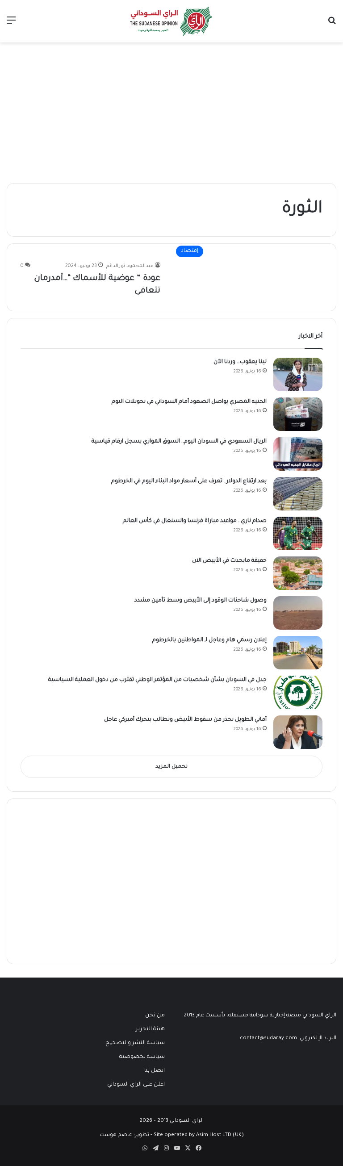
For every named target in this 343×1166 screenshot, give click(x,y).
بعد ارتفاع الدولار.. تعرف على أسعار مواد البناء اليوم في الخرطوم (189, 481)
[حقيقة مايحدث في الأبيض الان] (297, 573)
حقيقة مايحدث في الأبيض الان (229, 561)
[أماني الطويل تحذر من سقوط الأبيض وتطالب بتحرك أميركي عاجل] (297, 732)
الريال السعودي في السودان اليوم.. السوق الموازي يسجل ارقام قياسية (179, 442)
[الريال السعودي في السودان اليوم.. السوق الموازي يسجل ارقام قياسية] (297, 454)
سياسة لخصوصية (142, 1057)
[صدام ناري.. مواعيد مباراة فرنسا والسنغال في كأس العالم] (297, 533)
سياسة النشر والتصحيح (135, 1043)
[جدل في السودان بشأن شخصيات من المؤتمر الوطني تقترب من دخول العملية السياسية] (297, 692)
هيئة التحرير (150, 1029)
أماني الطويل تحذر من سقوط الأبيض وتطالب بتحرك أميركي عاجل (185, 720)
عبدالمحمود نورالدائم (130, 266)
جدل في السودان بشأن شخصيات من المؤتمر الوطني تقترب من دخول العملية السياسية (157, 680)
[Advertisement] (171, 109)
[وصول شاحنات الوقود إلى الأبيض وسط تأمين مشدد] (297, 613)
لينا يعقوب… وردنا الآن (240, 362)
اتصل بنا (154, 1071)
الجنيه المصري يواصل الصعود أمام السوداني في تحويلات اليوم (189, 402)
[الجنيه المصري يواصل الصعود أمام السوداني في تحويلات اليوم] (297, 414)
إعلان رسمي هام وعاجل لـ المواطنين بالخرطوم (209, 640)
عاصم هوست (116, 1135)
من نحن (155, 1015)
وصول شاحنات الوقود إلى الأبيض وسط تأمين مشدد (200, 601)
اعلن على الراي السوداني (136, 1085)
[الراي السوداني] (171, 21)
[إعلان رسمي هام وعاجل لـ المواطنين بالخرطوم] (297, 652)
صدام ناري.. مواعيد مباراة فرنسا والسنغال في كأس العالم (194, 521)
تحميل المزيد (171, 767)
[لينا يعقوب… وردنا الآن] (297, 374)
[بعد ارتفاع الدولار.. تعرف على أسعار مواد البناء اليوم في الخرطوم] (297, 493)
